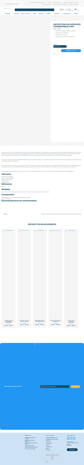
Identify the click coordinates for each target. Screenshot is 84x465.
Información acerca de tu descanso (30, 438)
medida (55, 44)
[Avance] (12, 237)
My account (48, 449)
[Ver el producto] (12, 232)
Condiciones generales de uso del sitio (31, 443)
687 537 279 (71, 439)
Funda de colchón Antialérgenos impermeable (8, 321)
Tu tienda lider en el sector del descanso (52, 440)
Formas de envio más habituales (31, 447)
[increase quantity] (60, 50)
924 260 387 (71, 437)
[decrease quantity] (55, 50)
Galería (47, 445)
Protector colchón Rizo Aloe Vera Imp (24, 321)
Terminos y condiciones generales (30, 441)
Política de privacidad (29, 445)
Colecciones (48, 441)
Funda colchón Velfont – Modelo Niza (55, 321)
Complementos (49, 443)
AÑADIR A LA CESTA (71, 50)
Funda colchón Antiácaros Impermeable (71, 321)
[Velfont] (59, 96)
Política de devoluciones (30, 448)
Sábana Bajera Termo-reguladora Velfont (40, 321)
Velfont (8, 324)
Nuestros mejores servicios (51, 437)
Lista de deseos (49, 446)
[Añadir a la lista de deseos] (12, 234)
